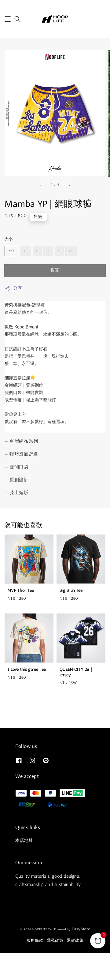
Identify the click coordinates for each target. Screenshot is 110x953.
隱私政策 (55, 940)
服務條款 (35, 940)
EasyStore (81, 929)
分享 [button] (17, 288)
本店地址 (24, 840)
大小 (9, 239)
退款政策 (75, 940)
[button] (7, 19)
